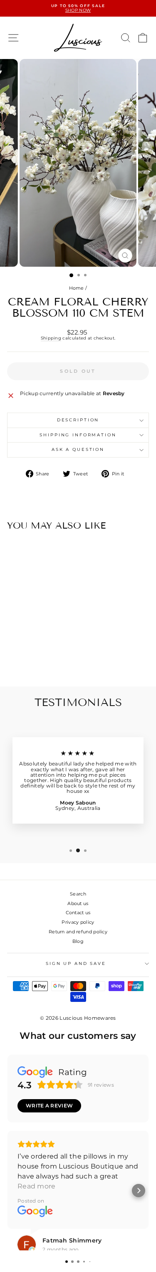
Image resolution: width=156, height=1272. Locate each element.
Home (76, 288)
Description (78, 420)
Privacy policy (78, 922)
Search (78, 894)
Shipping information (78, 435)
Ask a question (78, 449)
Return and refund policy (78, 932)
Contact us (78, 912)
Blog (78, 941)
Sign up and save (76, 963)
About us (77, 903)
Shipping (51, 338)
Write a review (49, 1105)
